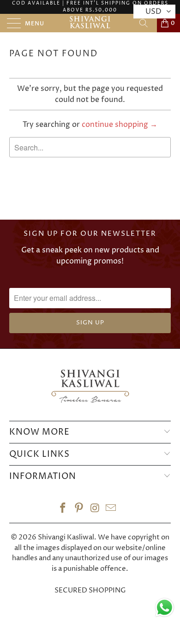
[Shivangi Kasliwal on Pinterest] (79, 509)
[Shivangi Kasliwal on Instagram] (95, 509)
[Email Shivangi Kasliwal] (111, 509)
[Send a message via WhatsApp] (164, 607)
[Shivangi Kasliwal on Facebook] (63, 509)
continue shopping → (119, 125)
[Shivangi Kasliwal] (90, 23)
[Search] (146, 23)
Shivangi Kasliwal (66, 537)
